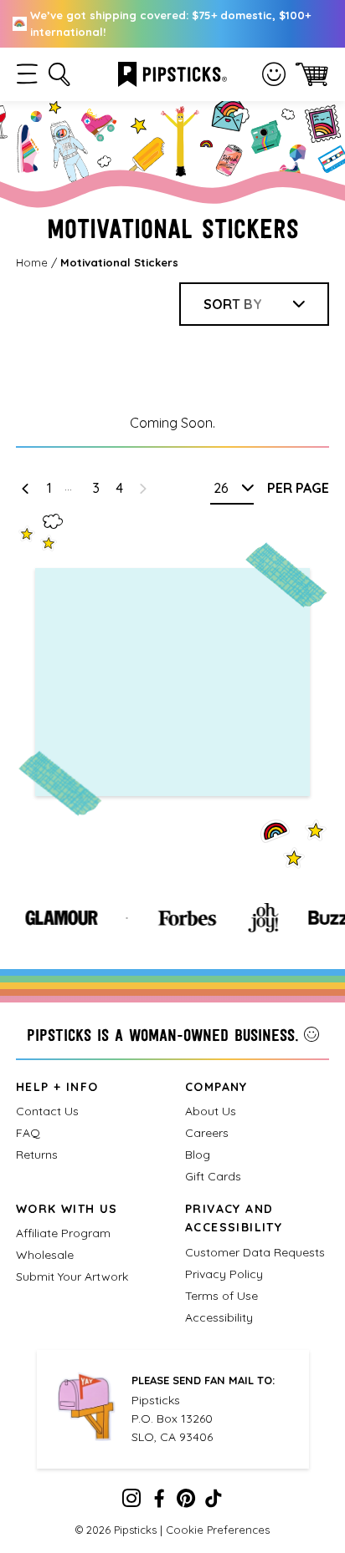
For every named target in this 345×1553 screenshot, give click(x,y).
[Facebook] (159, 1502)
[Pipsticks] (172, 72)
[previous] (25, 488)
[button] (27, 73)
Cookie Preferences (218, 1529)
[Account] (274, 74)
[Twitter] (186, 1502)
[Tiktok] (213, 1502)
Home (32, 262)
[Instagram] (131, 1502)
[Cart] (312, 74)
